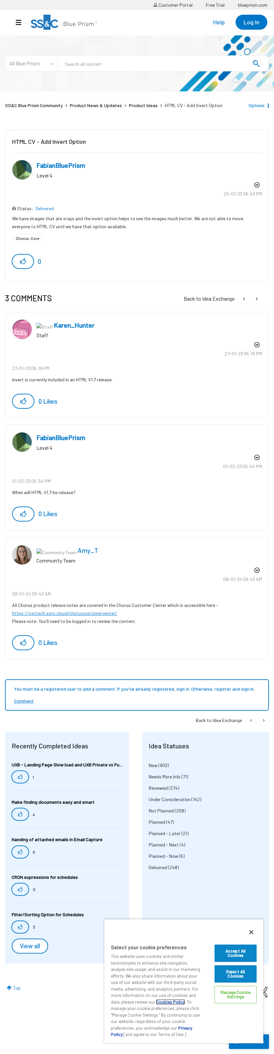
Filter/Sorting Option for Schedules (48, 914)
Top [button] (17, 988)
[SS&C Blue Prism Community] (63, 22)
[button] (23, 261)
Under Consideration (169, 799)
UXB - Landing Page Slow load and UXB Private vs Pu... (67, 764)
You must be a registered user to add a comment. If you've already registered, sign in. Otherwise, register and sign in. (134, 689)
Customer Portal (174, 5)
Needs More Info (164, 776)
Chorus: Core (27, 238)
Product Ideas (143, 105)
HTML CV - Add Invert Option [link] (194, 105)
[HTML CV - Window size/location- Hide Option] (245, 298)
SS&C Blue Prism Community (34, 105)
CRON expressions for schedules (45, 877)
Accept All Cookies (236, 953)
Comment (24, 701)
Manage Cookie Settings (236, 994)
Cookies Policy (170, 1002)
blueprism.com (252, 5)
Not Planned (161, 810)
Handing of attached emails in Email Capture (57, 839)
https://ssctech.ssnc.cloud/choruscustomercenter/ (64, 613)
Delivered (44, 208)
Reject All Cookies (235, 974)
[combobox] (163, 63)
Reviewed (158, 788)
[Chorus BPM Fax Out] (256, 298)
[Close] (251, 932)
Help (219, 22)
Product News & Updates (96, 105)
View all (30, 946)
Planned (157, 822)
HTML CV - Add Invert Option (49, 141)
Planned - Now (163, 856)
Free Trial (215, 5)
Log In (251, 22)
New (153, 765)
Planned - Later (164, 833)
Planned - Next (164, 844)
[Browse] (21, 22)
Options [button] (257, 105)
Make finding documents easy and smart (53, 802)
